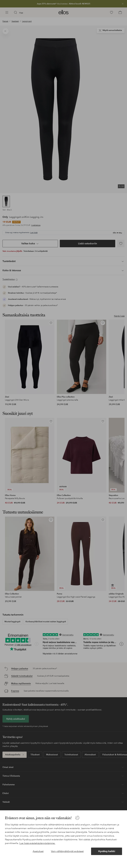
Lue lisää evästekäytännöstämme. (37, 843)
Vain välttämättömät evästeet (67, 851)
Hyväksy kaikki (106, 851)
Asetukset (38, 851)
